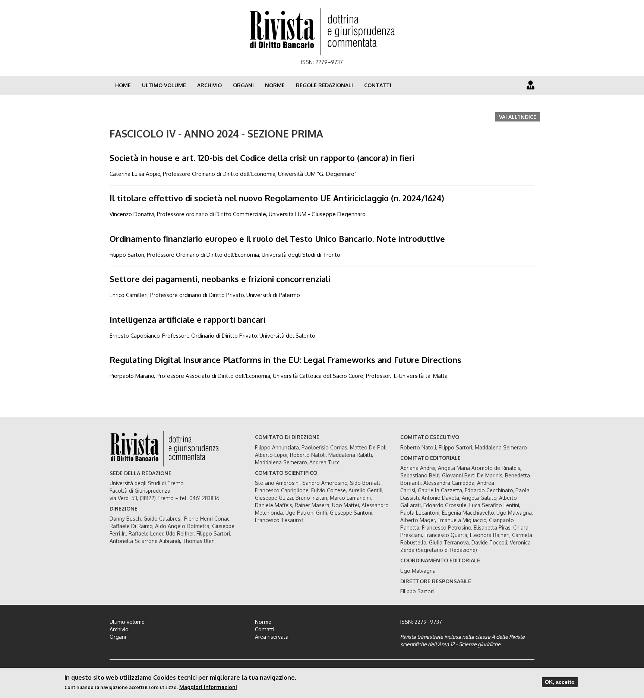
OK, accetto (560, 682)
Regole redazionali (324, 85)
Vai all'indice (517, 117)
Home (123, 85)
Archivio (209, 85)
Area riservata (271, 637)
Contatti (377, 85)
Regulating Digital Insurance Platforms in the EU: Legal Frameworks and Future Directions (285, 359)
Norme (275, 85)
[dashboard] (530, 85)
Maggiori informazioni (208, 687)
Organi (243, 85)
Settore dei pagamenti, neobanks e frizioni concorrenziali (220, 279)
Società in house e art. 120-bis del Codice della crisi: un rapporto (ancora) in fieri (262, 157)
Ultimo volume (164, 85)
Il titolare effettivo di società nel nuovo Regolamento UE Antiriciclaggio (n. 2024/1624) (277, 198)
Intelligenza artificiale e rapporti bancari (187, 319)
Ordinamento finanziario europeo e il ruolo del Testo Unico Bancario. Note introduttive (277, 238)
